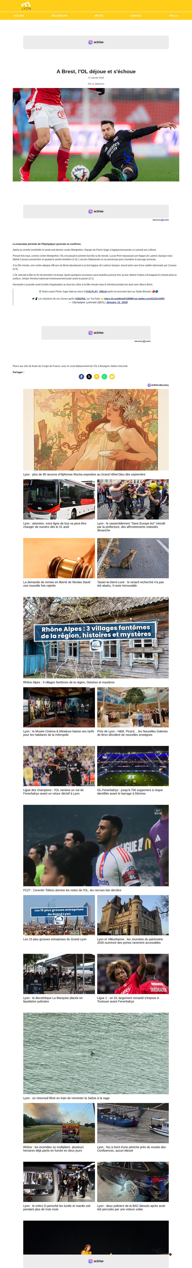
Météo (99, 15)
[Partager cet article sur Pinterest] (96, 378)
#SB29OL (80, 298)
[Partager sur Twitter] (88, 378)
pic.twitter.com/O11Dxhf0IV (149, 298)
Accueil (19, 15)
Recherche (60, 15)
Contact (136, 15)
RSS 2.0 (173, 15)
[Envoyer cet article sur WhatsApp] (103, 378)
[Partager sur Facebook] (80, 378)
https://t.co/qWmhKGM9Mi (119, 298)
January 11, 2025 (117, 302)
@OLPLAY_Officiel (96, 291)
